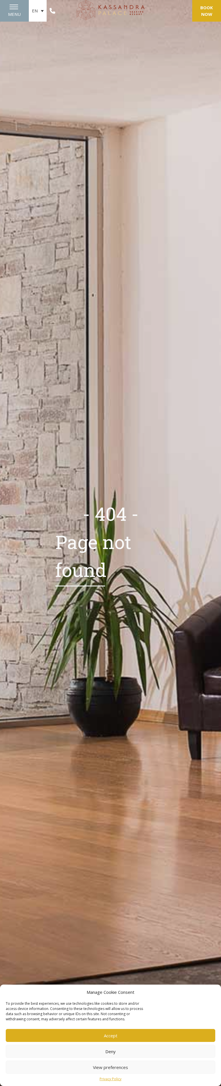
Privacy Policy (110, 1078)
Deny (110, 1051)
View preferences (110, 1067)
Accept (110, 1035)
